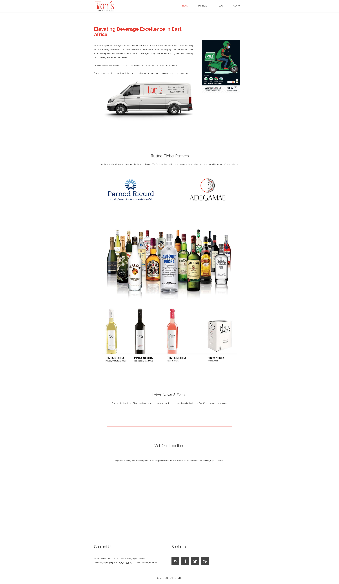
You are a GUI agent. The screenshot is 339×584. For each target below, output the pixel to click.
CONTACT (237, 6)
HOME (185, 6)
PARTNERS (202, 6)
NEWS (220, 6)
